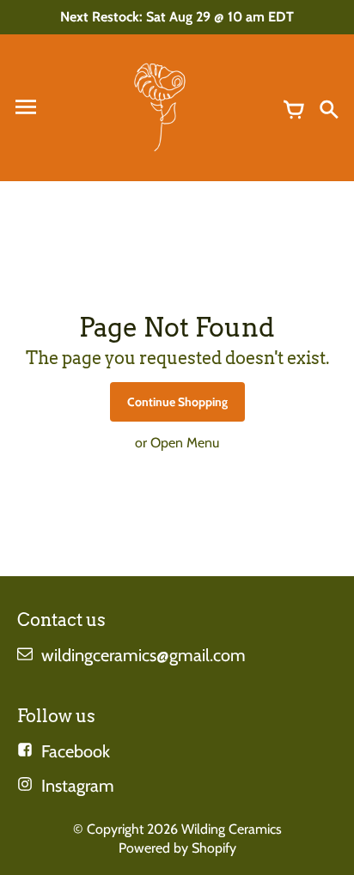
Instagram (77, 785)
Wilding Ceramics (231, 829)
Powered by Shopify (177, 848)
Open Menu (184, 442)
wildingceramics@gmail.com (143, 655)
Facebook (75, 751)
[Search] (328, 107)
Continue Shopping (177, 402)
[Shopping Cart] (294, 107)
